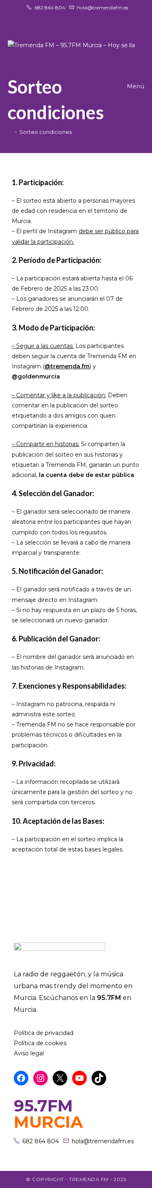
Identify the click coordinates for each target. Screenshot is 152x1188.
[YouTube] (79, 1078)
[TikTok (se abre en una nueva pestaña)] (95, 16)
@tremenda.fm (67, 366)
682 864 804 (49, 7)
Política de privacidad (43, 1033)
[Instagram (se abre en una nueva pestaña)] (77, 16)
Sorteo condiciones (45, 132)
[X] (60, 1078)
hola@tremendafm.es (102, 7)
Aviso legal (29, 1053)
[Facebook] (21, 1078)
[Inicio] (10, 132)
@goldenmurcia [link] (36, 376)
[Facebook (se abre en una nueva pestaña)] (68, 16)
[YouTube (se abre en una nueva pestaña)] (87, 16)
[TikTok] (99, 1078)
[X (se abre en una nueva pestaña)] (58, 16)
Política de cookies (40, 1043)
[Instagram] (40, 1078)
